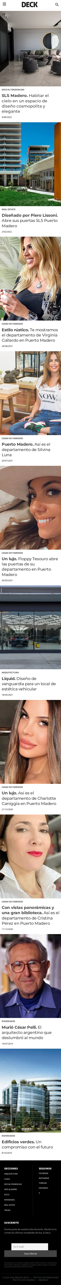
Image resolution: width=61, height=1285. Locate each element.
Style (6, 1194)
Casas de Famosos (12, 323)
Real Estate (8, 209)
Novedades (8, 1021)
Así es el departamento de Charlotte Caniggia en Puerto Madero (29, 798)
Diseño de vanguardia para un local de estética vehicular (29, 683)
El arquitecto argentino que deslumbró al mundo (27, 1032)
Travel (7, 1210)
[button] (57, 4)
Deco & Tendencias (13, 89)
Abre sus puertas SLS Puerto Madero (30, 220)
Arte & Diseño (10, 1189)
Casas (7, 1179)
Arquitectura (10, 672)
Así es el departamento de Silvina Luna (26, 449)
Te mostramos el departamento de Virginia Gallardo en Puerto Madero (30, 335)
